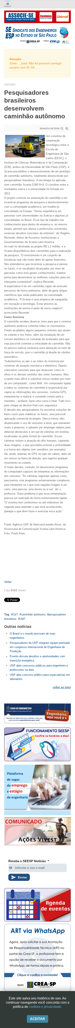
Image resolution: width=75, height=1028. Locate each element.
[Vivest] (37, 832)
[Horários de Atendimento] (37, 744)
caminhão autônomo (33, 614)
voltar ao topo (62, 687)
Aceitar (37, 1019)
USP (22, 618)
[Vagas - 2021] (37, 790)
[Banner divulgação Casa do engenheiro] (37, 713)
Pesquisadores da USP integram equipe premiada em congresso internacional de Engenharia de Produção (40, 647)
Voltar (8, 581)
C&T (15, 614)
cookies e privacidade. (45, 1006)
